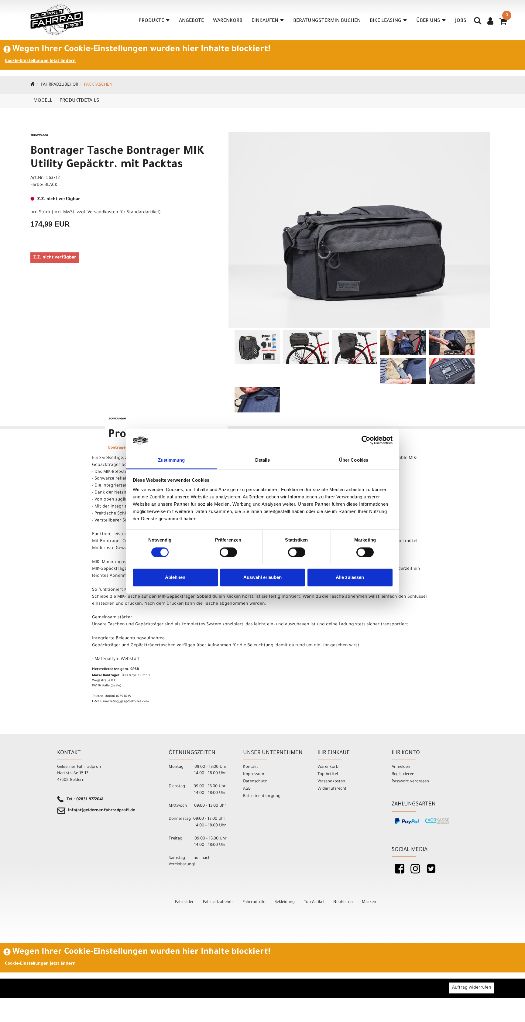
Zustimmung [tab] (171, 460)
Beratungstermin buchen (327, 21)
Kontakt (250, 767)
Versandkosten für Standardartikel (123, 212)
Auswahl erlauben (262, 577)
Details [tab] (262, 460)
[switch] (228, 552)
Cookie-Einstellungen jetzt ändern (40, 61)
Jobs (460, 21)
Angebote (191, 21)
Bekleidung (284, 902)
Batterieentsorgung (261, 796)
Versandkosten (331, 781)
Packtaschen (98, 85)
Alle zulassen (350, 577)
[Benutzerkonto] (490, 22)
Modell (42, 101)
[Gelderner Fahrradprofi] (56, 20)
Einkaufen (265, 21)
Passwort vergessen (410, 781)
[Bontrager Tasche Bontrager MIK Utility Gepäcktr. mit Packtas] (359, 230)
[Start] (32, 85)
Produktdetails (79, 101)
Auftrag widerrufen (471, 988)
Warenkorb (227, 21)
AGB (247, 789)
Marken (369, 902)
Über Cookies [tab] (353, 460)
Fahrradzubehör (59, 85)
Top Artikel (327, 774)
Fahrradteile (253, 902)
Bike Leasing (385, 21)
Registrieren (403, 774)
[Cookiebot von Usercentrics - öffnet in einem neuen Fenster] (366, 440)
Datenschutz (255, 781)
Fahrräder (184, 902)
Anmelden (401, 767)
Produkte (151, 21)
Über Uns (428, 21)
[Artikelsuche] (477, 23)
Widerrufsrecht (332, 789)
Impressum (253, 774)
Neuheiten (343, 902)
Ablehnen (175, 577)
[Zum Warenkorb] (503, 23)
